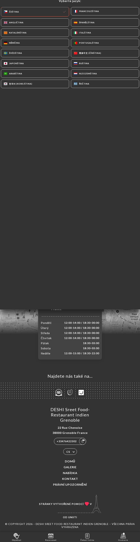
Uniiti (72, 517)
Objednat (16, 540)
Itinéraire (123, 540)
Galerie (70, 467)
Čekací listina (87, 540)
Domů (70, 461)
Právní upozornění (70, 484)
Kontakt (70, 478)
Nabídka (70, 473)
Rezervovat (51, 540)
